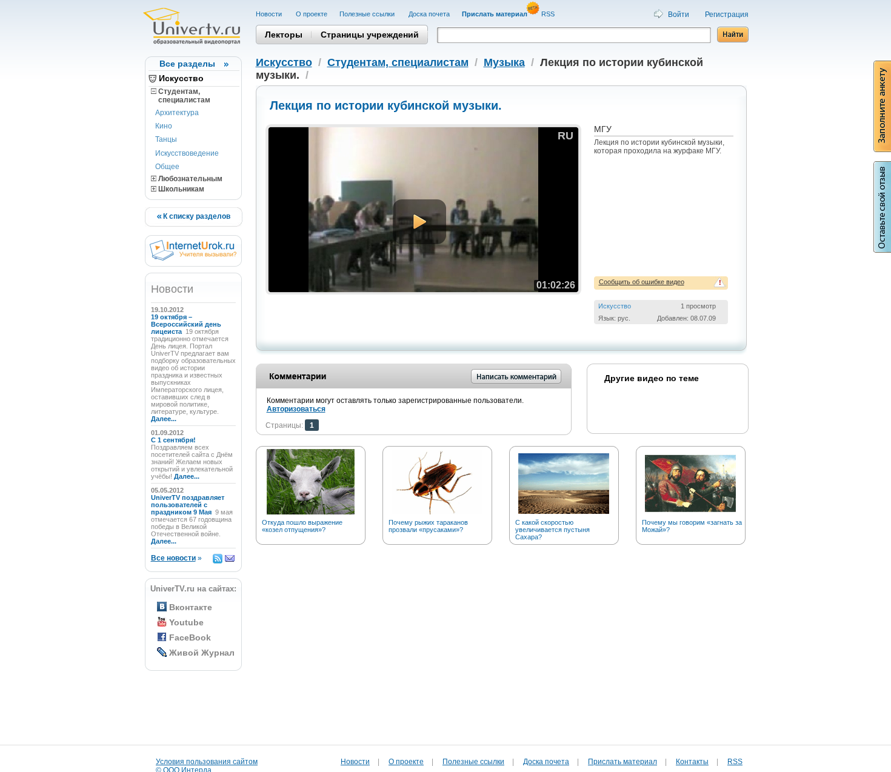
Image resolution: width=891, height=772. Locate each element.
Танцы (166, 139)
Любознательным (189, 179)
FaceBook (190, 637)
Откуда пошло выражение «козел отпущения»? (302, 526)
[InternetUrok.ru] (193, 258)
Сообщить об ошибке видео (641, 281)
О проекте (311, 14)
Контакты (692, 761)
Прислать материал (622, 761)
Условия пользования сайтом (207, 761)
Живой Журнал (202, 652)
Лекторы (283, 34)
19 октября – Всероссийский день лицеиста (186, 324)
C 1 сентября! (174, 440)
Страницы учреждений (370, 34)
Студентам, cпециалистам (180, 95)
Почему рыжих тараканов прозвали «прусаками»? (428, 526)
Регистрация (727, 14)
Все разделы (187, 63)
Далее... (163, 418)
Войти (678, 14)
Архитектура (177, 112)
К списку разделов (195, 216)
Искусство (181, 78)
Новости (270, 14)
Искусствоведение (187, 153)
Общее (167, 166)
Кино (163, 126)
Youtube (186, 622)
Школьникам (180, 189)
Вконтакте (190, 607)
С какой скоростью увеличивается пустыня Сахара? (552, 530)
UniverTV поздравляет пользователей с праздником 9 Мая (187, 505)
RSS (548, 14)
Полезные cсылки (367, 14)
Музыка (504, 62)
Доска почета (429, 14)
